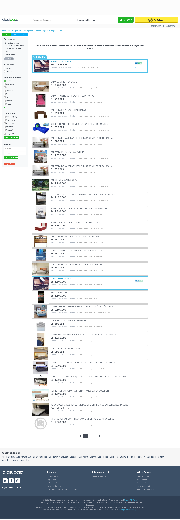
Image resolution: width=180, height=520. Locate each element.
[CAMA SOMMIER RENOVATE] (40, 86)
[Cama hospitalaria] (41, 65)
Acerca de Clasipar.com (146, 489)
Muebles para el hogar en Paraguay (90, 88)
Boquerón (53, 456)
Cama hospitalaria (61, 61)
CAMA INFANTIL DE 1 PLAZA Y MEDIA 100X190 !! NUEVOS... (78, 250)
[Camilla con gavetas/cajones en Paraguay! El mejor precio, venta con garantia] (40, 381)
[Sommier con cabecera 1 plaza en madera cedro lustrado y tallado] (40, 339)
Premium (138, 68)
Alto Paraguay (8, 456)
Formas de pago (53, 476)
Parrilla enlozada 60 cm (64, 180)
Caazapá (74, 456)
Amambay (33, 456)
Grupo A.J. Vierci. (130, 500)
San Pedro (24, 460)
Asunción (43, 456)
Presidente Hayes (10, 460)
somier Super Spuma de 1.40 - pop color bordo (76, 222)
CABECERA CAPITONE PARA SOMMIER (68, 320)
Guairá (123, 456)
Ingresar (157, 25)
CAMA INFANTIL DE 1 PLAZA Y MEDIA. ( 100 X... (72, 96)
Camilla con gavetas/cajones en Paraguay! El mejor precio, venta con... (89, 376)
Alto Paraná (21, 456)
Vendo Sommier (59, 292)
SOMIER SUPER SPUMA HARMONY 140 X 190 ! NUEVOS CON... (79, 208)
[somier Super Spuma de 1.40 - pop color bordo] (40, 226)
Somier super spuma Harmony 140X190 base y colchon (80, 390)
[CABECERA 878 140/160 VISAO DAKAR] (40, 114)
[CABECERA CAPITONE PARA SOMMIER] (40, 325)
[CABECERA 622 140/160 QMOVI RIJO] (40, 156)
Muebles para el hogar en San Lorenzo (91, 397)
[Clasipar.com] (10, 19)
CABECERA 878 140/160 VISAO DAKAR (68, 110)
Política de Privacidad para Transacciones (63, 489)
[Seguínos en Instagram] (18, 481)
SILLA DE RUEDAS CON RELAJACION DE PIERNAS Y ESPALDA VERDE (82, 418)
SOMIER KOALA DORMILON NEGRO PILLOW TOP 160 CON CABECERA (83, 362)
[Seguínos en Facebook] (11, 481)
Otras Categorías (12, 43)
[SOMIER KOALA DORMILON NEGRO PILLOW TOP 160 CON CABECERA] (40, 367)
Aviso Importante (144, 486)
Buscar (127, 20)
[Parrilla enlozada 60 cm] (40, 184)
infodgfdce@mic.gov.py (128, 509)
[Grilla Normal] (15, 34)
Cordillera (114, 456)
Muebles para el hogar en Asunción (90, 67)
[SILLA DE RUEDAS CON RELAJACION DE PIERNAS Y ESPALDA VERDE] (40, 423)
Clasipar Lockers (143, 476)
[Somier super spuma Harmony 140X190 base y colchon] (40, 395)
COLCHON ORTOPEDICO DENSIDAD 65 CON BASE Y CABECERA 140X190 (85, 194)
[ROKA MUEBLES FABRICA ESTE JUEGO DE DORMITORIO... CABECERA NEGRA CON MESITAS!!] (40, 409)
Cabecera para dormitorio (65, 348)
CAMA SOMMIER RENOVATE (64, 81)
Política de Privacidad (55, 483)
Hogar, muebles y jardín (14, 46)
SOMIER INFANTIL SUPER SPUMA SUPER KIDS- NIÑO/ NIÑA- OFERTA (83, 306)
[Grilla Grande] (23, 34)
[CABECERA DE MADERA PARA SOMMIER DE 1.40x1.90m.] (40, 269)
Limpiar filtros (9, 164)
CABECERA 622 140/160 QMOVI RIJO (67, 152)
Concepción (103, 456)
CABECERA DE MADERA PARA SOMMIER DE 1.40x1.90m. (77, 264)
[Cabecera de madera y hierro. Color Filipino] (40, 240)
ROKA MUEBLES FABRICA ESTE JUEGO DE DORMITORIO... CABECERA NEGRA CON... (89, 404)
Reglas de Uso (52, 479)
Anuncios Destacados (145, 483)
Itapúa (130, 456)
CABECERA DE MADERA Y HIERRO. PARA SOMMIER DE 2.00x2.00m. (82, 166)
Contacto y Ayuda (99, 476)
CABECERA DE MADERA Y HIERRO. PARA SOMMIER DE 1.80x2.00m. (82, 138)
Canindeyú (83, 456)
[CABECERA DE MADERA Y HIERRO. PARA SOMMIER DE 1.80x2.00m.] (40, 142)
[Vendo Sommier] (40, 297)
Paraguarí (159, 456)
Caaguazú (63, 456)
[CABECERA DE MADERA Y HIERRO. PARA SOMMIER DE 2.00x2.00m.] (40, 170)
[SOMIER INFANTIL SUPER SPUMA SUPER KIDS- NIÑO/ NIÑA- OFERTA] (40, 311)
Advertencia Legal (54, 486)
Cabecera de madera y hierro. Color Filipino (75, 236)
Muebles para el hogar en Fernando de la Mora (93, 116)
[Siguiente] (99, 436)
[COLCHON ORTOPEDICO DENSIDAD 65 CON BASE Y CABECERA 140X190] (40, 198)
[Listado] (6, 34)
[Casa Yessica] (138, 64)
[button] (156, 20)
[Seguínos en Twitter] (5, 481)
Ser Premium (142, 479)
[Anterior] (80, 436)
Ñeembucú (149, 456)
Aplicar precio (10, 157)
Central (93, 456)
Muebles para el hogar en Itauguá (89, 299)
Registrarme (170, 25)
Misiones (138, 456)
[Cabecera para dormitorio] (40, 353)
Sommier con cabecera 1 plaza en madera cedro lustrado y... (84, 334)
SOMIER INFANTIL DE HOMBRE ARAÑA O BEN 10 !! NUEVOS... (79, 124)
